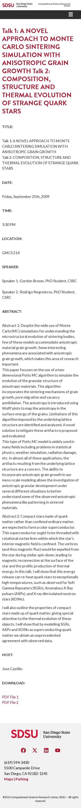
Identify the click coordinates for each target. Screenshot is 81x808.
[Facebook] (23, 750)
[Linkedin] (46, 750)
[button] (71, 14)
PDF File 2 (10, 702)
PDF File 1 (10, 697)
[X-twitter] (35, 750)
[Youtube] (58, 750)
